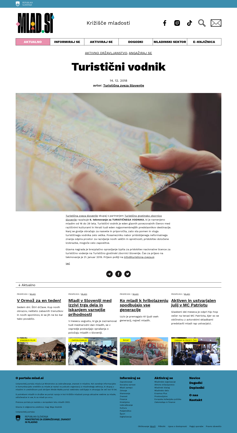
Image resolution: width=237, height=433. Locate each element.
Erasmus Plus (27, 340)
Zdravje (123, 390)
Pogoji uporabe (196, 426)
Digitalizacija (126, 417)
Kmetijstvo (125, 402)
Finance (123, 399)
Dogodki (135, 42)
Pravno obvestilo (213, 426)
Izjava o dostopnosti (177, 426)
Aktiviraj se (101, 42)
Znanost (123, 396)
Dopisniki (196, 388)
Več (68, 263)
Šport (126, 340)
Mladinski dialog (162, 388)
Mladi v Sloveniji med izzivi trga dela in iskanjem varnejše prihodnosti (90, 307)
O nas (193, 395)
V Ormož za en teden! (39, 300)
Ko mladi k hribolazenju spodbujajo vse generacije (144, 305)
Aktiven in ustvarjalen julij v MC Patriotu (193, 303)
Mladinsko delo (161, 390)
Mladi (33, 294)
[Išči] (202, 23)
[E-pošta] (216, 23)
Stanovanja (125, 393)
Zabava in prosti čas (185, 340)
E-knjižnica (204, 42)
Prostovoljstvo (161, 396)
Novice (194, 378)
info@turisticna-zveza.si (139, 257)
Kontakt (195, 400)
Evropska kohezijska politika (167, 399)
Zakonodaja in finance (164, 402)
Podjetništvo (125, 411)
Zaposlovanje (79, 340)
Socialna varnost (127, 385)
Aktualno (33, 42)
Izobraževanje (126, 405)
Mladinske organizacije (165, 382)
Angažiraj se (140, 53)
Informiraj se (67, 42)
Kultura (123, 408)
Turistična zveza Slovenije (82, 215)
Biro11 (153, 426)
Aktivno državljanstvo (106, 53)
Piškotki (161, 426)
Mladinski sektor (170, 42)
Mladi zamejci (126, 388)
